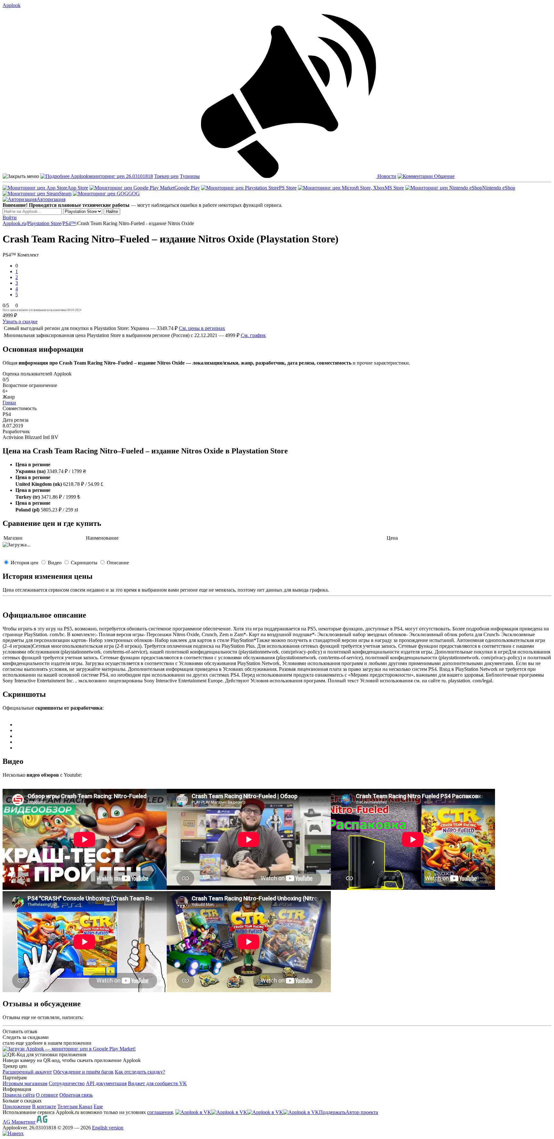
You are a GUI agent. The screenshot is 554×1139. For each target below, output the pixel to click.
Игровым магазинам (25, 1083)
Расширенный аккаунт (27, 1072)
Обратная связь (76, 1095)
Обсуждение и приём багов (83, 1072)
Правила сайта (19, 1095)
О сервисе (47, 1095)
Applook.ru (14, 223)
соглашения (160, 1112)
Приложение (17, 1106)
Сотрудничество (67, 1083)
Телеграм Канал (74, 1106)
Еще (98, 1106)
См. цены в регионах (202, 328)
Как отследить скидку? (140, 1072)
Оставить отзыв (20, 1031)
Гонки (9, 402)
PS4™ (69, 223)
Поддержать (332, 1112)
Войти (10, 217)
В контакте (44, 1106)
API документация (106, 1083)
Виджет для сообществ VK (157, 1083)
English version (107, 1127)
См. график (253, 335)
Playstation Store (44, 223)
